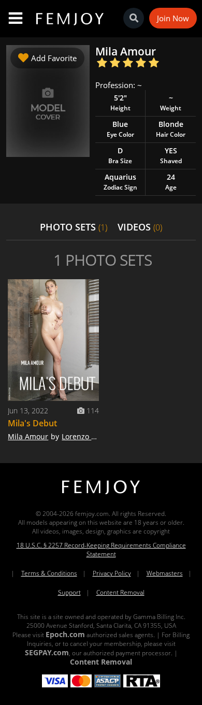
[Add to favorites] (88, 289)
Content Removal (120, 592)
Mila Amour (28, 436)
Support (69, 592)
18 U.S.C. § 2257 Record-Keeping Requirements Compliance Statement (101, 549)
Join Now (173, 18)
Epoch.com (65, 634)
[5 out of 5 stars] (153, 63)
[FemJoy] (101, 494)
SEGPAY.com (47, 652)
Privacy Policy (112, 573)
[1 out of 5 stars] (101, 63)
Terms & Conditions (49, 573)
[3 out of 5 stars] (127, 63)
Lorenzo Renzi (86, 436)
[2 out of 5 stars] (114, 63)
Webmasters (165, 573)
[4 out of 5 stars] (140, 63)
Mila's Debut (32, 423)
